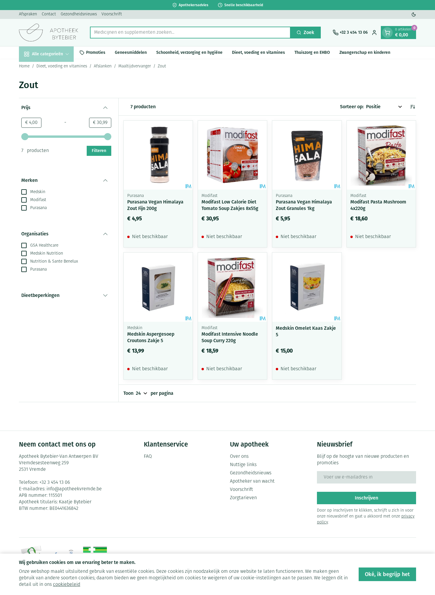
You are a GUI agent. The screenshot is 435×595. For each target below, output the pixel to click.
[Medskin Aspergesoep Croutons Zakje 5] (158, 287)
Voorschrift (112, 14)
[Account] (374, 32)
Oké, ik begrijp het (387, 574)
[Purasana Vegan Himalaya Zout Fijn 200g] (158, 155)
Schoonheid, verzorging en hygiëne (189, 52)
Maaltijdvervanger (134, 66)
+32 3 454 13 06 (54, 482)
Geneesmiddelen (131, 52)
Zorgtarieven (243, 498)
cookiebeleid (66, 584)
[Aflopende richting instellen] (412, 107)
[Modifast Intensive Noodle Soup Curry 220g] (232, 287)
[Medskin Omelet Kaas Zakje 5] (306, 287)
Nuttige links (243, 465)
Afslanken (103, 66)
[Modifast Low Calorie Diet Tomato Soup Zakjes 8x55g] (232, 155)
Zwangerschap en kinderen (364, 52)
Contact (49, 14)
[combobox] (190, 32)
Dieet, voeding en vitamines (258, 52)
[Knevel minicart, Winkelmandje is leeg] (387, 32)
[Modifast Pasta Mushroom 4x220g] (381, 155)
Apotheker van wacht (252, 481)
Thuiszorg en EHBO (312, 52)
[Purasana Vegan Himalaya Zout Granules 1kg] (306, 155)
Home (24, 66)
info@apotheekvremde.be (74, 489)
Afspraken (28, 14)
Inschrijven (366, 498)
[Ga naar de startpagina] (48, 32)
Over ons (239, 456)
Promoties (95, 52)
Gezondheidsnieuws (79, 14)
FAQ (148, 456)
